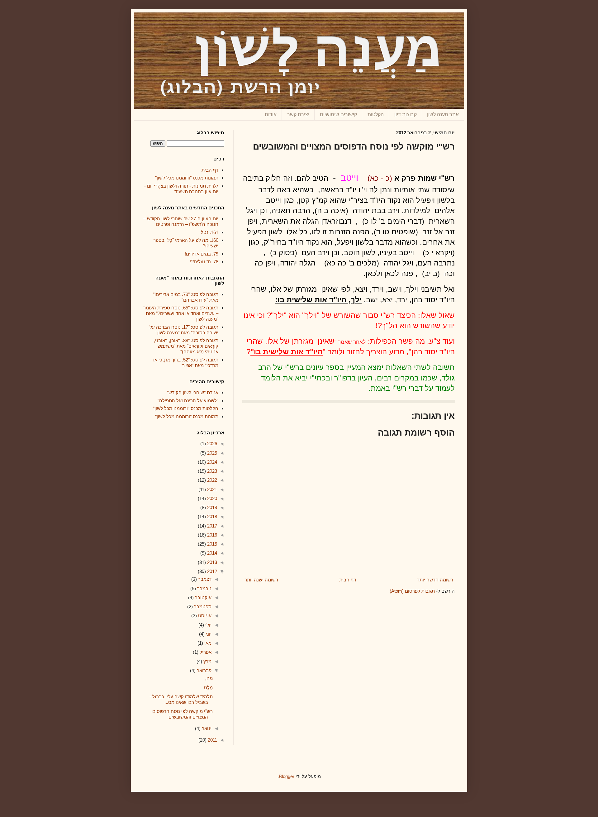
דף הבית (347, 579)
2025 (211, 453)
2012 (211, 571)
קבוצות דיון (405, 114)
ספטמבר (202, 606)
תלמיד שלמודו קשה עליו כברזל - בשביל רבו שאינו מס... (181, 699)
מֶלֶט (208, 687)
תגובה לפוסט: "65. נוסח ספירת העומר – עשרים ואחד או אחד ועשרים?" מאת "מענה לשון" (180, 313)
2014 (211, 553)
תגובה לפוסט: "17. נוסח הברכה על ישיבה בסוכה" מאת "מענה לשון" (184, 329)
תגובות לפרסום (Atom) (412, 591)
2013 (211, 562)
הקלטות (376, 114)
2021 (211, 489)
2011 (211, 740)
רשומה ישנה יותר (261, 579)
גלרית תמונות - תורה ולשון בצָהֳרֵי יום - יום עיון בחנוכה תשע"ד (181, 188)
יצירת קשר (298, 114)
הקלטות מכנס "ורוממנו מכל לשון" (185, 408)
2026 (211, 443)
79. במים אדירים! (201, 253)
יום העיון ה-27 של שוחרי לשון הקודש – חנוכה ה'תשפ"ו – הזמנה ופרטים (180, 221)
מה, (209, 678)
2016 (211, 535)
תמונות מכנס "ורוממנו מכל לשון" (186, 177)
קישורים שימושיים (338, 114)
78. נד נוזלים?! (204, 261)
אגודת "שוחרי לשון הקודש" (192, 392)
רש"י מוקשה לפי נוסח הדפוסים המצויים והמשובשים (182, 714)
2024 (211, 462)
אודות (271, 114)
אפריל (204, 652)
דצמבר (204, 579)
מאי (207, 643)
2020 (211, 498)
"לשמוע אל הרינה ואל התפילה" (188, 400)
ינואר (206, 728)
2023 (211, 471)
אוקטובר (202, 597)
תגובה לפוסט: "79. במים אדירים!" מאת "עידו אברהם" (185, 297)
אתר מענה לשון (443, 114)
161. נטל (209, 232)
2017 (211, 525)
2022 (211, 480)
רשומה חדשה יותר (435, 579)
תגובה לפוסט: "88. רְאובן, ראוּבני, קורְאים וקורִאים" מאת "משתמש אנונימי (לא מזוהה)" (186, 346)
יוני (208, 634)
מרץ (206, 661)
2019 (211, 507)
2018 (211, 516)
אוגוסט (204, 615)
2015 (211, 544)
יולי (207, 625)
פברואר (203, 670)
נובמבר (203, 588)
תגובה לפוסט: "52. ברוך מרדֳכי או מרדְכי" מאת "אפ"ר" (185, 362)
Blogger (286, 776)
